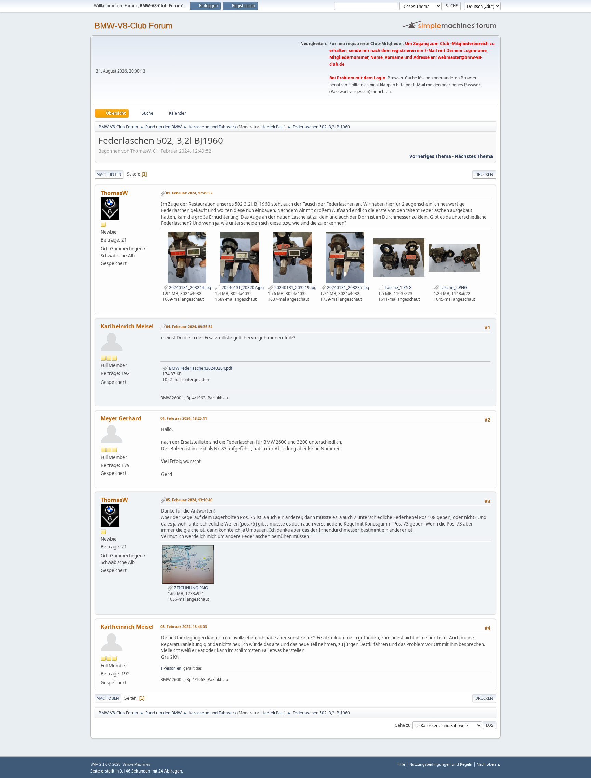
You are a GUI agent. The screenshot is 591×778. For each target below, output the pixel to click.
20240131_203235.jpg (347, 287)
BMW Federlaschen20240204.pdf (200, 368)
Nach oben (108, 698)
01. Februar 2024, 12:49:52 (189, 192)
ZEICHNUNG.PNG (190, 588)
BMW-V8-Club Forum (133, 25)
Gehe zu (402, 725)
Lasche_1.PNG (398, 287)
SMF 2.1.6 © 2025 (105, 764)
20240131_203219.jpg (294, 287)
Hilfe (401, 764)
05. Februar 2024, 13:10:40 (189, 499)
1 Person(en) (171, 668)
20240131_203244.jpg (189, 287)
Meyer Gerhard (121, 418)
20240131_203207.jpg (242, 287)
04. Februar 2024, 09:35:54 (189, 326)
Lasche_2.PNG (453, 287)
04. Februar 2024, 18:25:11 (183, 418)
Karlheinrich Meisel (127, 326)
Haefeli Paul (272, 127)
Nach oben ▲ (489, 764)
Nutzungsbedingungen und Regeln (440, 764)
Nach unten (109, 174)
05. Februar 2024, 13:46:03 (183, 626)
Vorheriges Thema (430, 156)
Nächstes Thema (474, 156)
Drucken (484, 174)
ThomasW (114, 193)
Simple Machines (136, 764)
